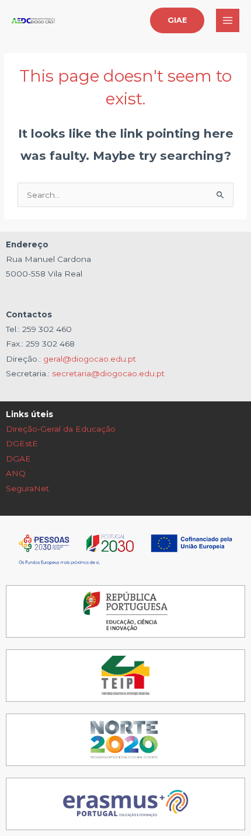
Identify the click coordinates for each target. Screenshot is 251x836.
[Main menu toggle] (228, 21)
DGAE (18, 458)
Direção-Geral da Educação (61, 428)
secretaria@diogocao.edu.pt (108, 373)
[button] (177, 21)
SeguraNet (27, 488)
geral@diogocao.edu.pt (89, 358)
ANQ (16, 473)
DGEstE (22, 443)
